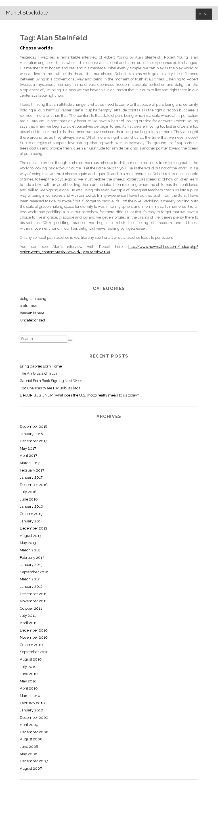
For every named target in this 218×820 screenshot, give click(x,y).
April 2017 (28, 455)
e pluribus (28, 306)
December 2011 (33, 594)
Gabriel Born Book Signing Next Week (51, 381)
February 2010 (32, 703)
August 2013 (30, 535)
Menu (203, 14)
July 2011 (28, 615)
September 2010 (34, 652)
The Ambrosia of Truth (38, 373)
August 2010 (31, 659)
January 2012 (31, 586)
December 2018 (33, 426)
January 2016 (31, 506)
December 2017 (33, 441)
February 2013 (32, 557)
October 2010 (31, 645)
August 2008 (31, 739)
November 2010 (34, 637)
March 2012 (30, 579)
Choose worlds (36, 48)
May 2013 (28, 543)
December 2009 (34, 717)
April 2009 (29, 725)
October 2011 (31, 608)
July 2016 (28, 492)
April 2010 (29, 688)
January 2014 (31, 521)
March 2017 (30, 463)
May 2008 (28, 754)
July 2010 (28, 667)
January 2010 (31, 710)
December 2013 (33, 528)
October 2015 (31, 514)
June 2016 (29, 499)
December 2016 (34, 485)
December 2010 (34, 630)
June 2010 (29, 674)
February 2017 (32, 470)
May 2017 (28, 448)
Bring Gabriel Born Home (41, 366)
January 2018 (31, 434)
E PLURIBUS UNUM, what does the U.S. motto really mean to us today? (79, 395)
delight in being (33, 298)
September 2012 (34, 572)
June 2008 (29, 746)
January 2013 (31, 564)
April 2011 (28, 623)
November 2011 (33, 601)
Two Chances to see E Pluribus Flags (50, 388)
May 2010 (28, 681)
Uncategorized (32, 320)
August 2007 (31, 768)
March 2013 (30, 550)
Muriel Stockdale (27, 12)
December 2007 (34, 761)
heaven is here (32, 313)
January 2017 (31, 477)
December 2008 (34, 732)
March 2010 (30, 696)
